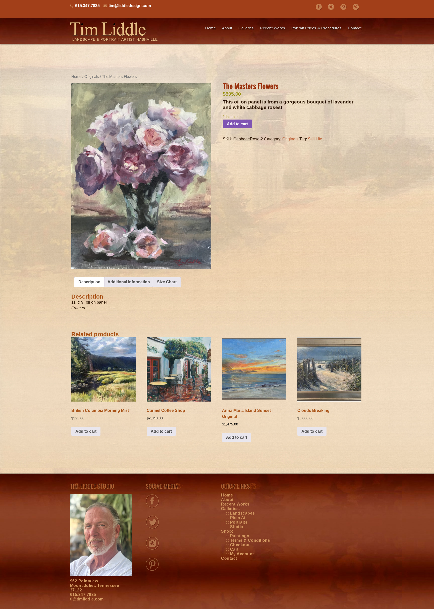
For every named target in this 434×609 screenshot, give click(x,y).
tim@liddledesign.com (129, 6)
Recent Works (272, 28)
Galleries (246, 28)
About (227, 28)
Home (210, 28)
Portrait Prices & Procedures (316, 28)
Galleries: (230, 509)
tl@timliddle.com (87, 599)
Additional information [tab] (128, 282)
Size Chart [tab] (167, 282)
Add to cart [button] (85, 431)
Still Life (315, 139)
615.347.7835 (83, 594)
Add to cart (237, 124)
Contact (354, 28)
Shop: (227, 531)
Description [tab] (89, 282)
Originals (91, 77)
